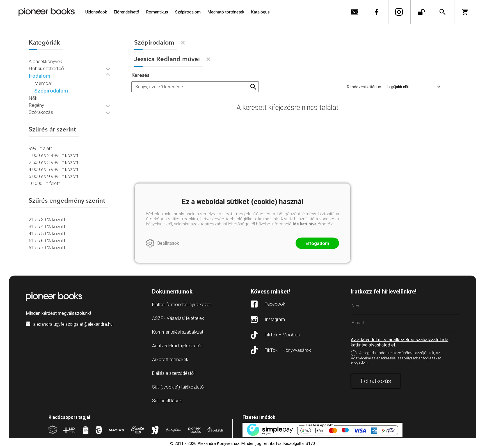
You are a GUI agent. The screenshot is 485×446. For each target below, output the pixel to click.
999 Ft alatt (40, 148)
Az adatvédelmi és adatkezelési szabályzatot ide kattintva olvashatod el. (399, 342)
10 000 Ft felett (44, 183)
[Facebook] (376, 12)
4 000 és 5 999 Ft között (54, 169)
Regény (36, 105)
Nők (33, 98)
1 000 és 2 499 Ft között (54, 155)
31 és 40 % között (47, 226)
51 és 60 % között (47, 240)
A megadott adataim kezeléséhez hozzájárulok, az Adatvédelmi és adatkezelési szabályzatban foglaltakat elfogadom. (396, 357)
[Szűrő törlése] (183, 43)
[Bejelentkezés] (421, 12)
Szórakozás (41, 112)
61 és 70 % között (47, 247)
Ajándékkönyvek (45, 61)
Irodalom (39, 76)
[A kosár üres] (466, 12)
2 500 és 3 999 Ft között (54, 162)
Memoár (43, 83)
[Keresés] (442, 12)
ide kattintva (305, 223)
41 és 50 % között (47, 233)
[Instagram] (398, 12)
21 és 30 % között (47, 219)
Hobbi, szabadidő (46, 68)
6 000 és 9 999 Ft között (54, 176)
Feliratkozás (376, 381)
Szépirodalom (51, 90)
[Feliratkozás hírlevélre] (354, 12)
